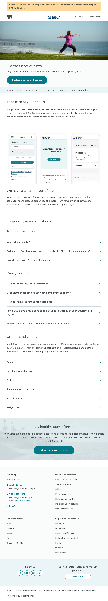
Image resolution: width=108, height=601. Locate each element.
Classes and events (55, 90)
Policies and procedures (66, 504)
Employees (60, 523)
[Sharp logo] (54, 17)
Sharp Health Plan (15, 543)
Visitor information (64, 484)
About (9, 523)
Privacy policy (13, 596)
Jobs (9, 538)
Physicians (60, 528)
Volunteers (60, 553)
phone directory (22, 501)
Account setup (14, 90)
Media (58, 543)
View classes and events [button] (54, 450)
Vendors (59, 548)
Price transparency (64, 494)
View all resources (64, 509)
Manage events (33, 90)
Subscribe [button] (78, 576)
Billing (58, 489)
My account (95, 16)
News (9, 533)
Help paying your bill (65, 499)
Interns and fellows (64, 533)
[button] (9, 16)
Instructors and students (67, 538)
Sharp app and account (66, 479)
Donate (10, 528)
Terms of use (29, 596)
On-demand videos (80, 90)
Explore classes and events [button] (27, 80)
